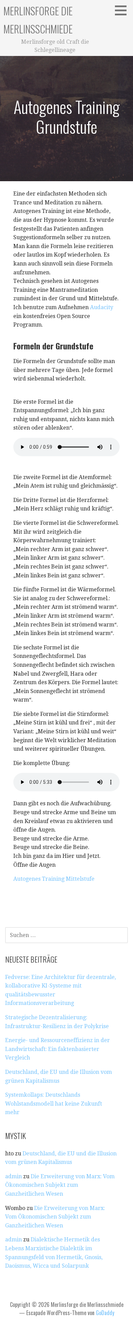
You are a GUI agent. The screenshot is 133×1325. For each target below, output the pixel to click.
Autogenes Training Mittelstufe (53, 879)
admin (13, 1176)
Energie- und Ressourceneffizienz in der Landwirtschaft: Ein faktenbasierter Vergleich (57, 1049)
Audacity (101, 307)
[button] (123, 10)
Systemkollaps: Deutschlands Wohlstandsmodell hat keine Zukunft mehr (53, 1103)
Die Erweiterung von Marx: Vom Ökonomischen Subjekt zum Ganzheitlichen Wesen (60, 1185)
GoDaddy (105, 1313)
